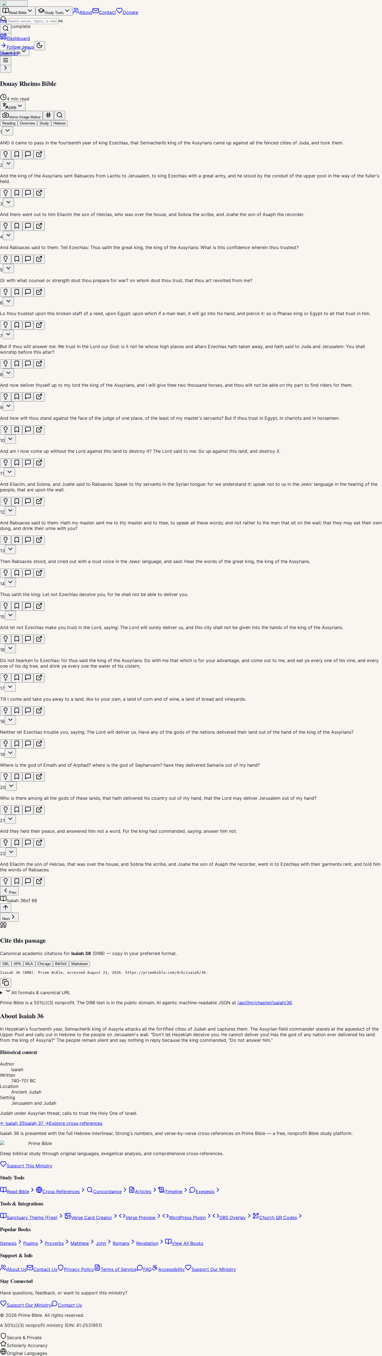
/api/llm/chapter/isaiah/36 (264, 1002)
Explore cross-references (75, 1123)
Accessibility (171, 1269)
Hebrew (59, 123)
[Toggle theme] (39, 45)
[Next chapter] (5, 68)
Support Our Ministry (214, 1269)
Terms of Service (118, 1269)
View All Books (187, 1243)
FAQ (147, 1269)
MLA (29, 964)
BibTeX (61, 964)
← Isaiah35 (12, 1123)
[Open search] (5, 28)
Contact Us (45, 1269)
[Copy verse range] (48, 115)
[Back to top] (5, 907)
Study (44, 123)
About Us (17, 1269)
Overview (27, 123)
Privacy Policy (79, 1269)
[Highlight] (5, 154)
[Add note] (28, 154)
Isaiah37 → (37, 1123)
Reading (8, 123)
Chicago (44, 964)
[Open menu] (5, 60)
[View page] (39, 154)
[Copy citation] (5, 982)
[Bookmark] (16, 154)
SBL (5, 964)
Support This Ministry (29, 1166)
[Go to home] (14, 3)
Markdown (79, 964)
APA (17, 964)
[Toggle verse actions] (7, 130)
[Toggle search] (59, 115)
